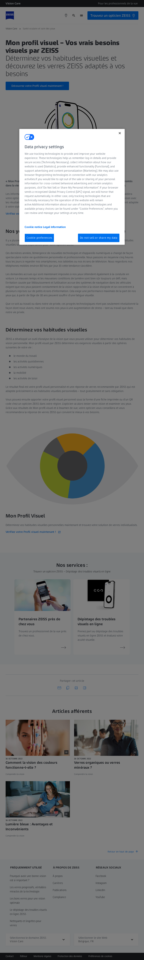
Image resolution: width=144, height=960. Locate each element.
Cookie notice (34, 227)
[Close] (120, 133)
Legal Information (54, 227)
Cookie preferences (39, 237)
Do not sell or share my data (98, 237)
